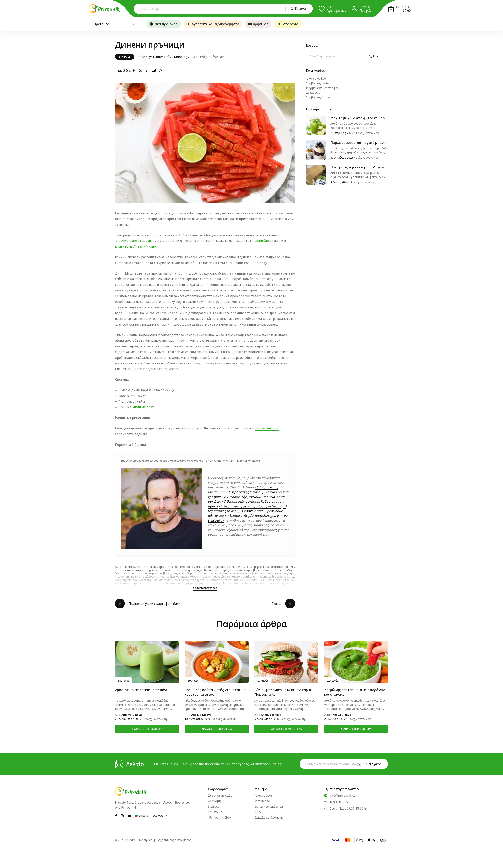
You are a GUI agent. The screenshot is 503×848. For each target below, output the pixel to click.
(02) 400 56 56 (339, 802)
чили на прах (143, 407)
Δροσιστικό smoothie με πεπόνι (141, 689)
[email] (154, 70)
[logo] (104, 8)
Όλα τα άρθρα (316, 78)
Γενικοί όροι (263, 795)
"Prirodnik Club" (220, 817)
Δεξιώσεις (313, 92)
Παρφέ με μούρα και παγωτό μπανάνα (358, 143)
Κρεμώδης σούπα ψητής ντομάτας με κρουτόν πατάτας (215, 692)
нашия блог (261, 241)
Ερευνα (300, 8)
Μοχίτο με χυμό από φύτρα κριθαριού (359, 118)
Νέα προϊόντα (166, 24)
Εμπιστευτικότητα (268, 806)
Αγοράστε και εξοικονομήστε (215, 24)
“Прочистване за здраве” (134, 241)
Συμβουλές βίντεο (318, 97)
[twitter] (141, 70)
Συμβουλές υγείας (318, 83)
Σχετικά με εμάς (220, 795)
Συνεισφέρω (373, 764)
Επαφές (213, 806)
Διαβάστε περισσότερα (147, 729)
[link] (160, 70)
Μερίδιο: (124, 70)
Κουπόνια (215, 812)
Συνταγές (124, 56)
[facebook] (134, 70)
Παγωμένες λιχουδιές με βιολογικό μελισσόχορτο (358, 167)
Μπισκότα (262, 801)
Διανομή (214, 801)
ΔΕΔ (257, 812)
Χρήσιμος (260, 24)
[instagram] (122, 815)
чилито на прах (267, 428)
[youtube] (129, 815)
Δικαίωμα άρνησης (268, 817)
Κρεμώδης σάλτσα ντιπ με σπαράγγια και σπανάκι (354, 692)
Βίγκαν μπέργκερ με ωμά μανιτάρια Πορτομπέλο (282, 692)
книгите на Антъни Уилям (135, 246)
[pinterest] (148, 70)
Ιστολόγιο (290, 24)
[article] (316, 125)
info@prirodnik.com (343, 795)
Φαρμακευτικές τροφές (322, 88)
